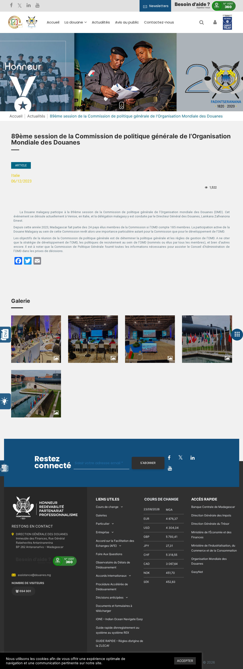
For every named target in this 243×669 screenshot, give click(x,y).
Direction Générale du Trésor (210, 523)
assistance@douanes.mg (34, 575)
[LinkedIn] (28, 5)
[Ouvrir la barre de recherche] (201, 22)
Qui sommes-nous (83, 38)
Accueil (53, 22)
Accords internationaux (111, 575)
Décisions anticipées (109, 597)
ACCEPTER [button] (185, 661)
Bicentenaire (78, 65)
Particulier (102, 523)
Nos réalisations (81, 58)
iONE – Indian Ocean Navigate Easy (119, 619)
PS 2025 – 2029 (118, 60)
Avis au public (127, 22)
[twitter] (19, 5)
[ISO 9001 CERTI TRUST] (227, 22)
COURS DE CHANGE (161, 499)
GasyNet (197, 572)
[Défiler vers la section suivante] (121, 105)
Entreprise (102, 532)
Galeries (101, 515)
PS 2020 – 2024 (118, 67)
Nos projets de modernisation (146, 79)
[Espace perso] (214, 22)
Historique (76, 44)
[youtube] (37, 5)
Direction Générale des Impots (211, 515)
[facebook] (11, 5)
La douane (74, 22)
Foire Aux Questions (109, 554)
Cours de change (107, 507)
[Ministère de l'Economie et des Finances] (15, 22)
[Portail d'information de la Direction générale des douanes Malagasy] (31, 22)
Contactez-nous (159, 22)
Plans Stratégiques (83, 51)
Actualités (101, 22)
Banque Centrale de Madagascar (213, 507)
